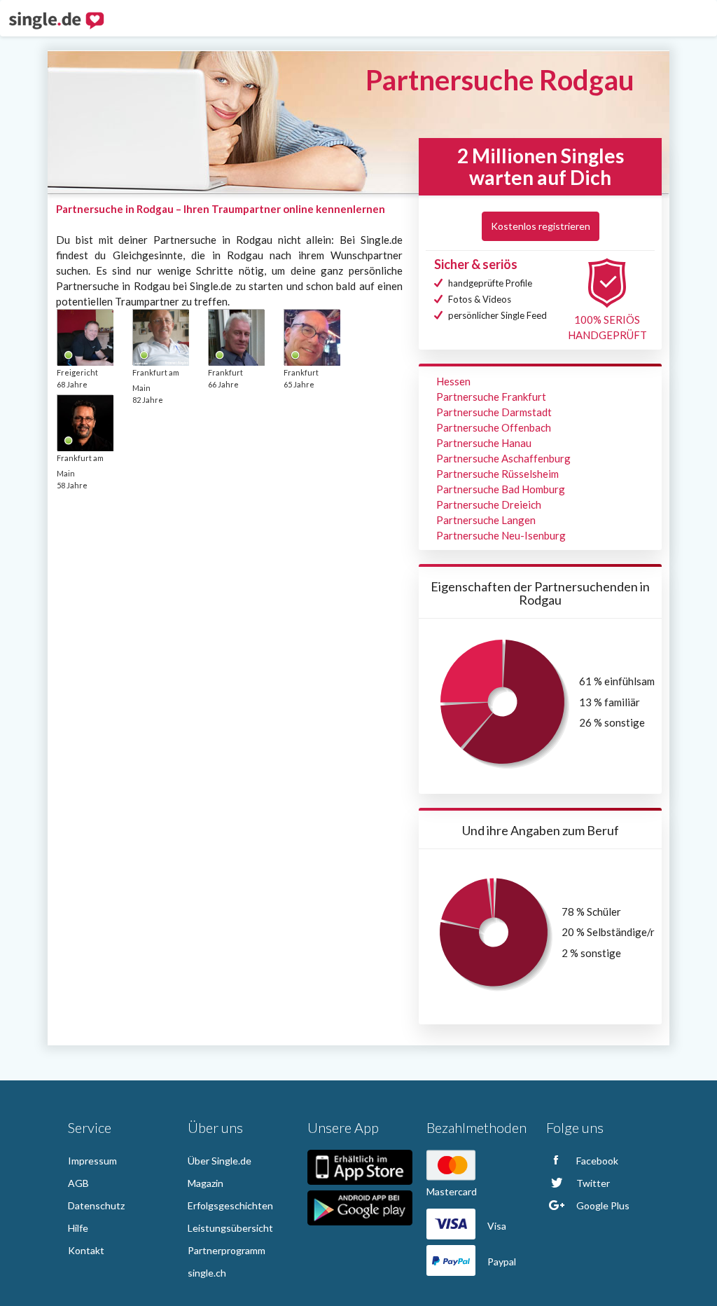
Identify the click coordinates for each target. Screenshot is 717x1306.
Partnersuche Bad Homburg (500, 489)
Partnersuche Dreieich (488, 504)
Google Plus (601, 1205)
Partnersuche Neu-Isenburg (501, 535)
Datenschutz (96, 1205)
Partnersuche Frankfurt (491, 396)
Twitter (592, 1183)
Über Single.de (219, 1161)
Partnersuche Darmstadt (494, 412)
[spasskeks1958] (85, 337)
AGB (78, 1183)
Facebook (596, 1161)
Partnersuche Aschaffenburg (503, 458)
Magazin (205, 1183)
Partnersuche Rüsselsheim (497, 473)
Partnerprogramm (226, 1250)
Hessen (453, 381)
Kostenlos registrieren (540, 226)
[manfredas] (160, 337)
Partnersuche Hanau (483, 443)
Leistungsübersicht (230, 1228)
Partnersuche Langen (486, 520)
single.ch (207, 1273)
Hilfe (78, 1228)
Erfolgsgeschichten (230, 1205)
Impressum (92, 1161)
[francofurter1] (236, 337)
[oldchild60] (312, 337)
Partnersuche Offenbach (493, 427)
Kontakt (86, 1250)
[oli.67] (85, 422)
